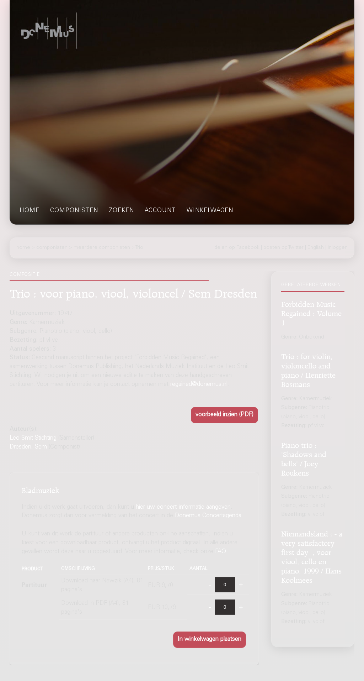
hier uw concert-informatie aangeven (183, 507)
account (160, 211)
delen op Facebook (236, 247)
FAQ (220, 552)
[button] (224, 415)
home (29, 211)
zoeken (121, 211)
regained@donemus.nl (199, 385)
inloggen (338, 247)
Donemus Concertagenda (208, 516)
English (315, 247)
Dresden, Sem (28, 447)
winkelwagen (210, 211)
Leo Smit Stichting (33, 438)
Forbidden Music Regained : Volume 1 (311, 312)
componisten (74, 211)
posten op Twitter (283, 247)
